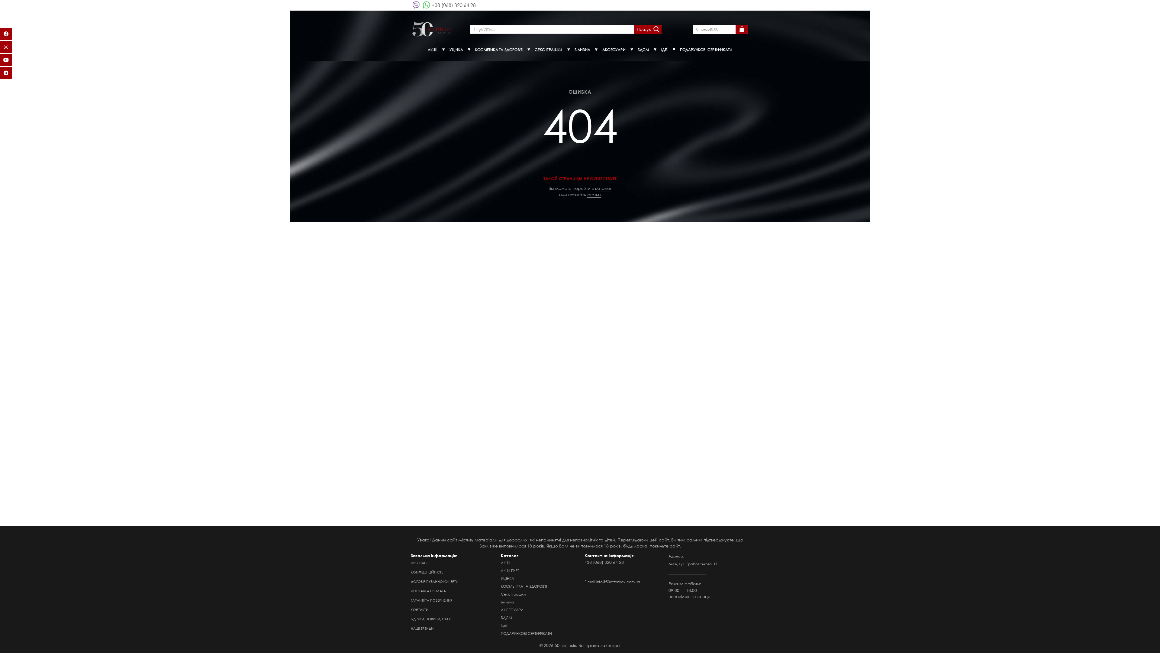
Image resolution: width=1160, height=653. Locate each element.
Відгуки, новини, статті (431, 619)
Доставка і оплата (428, 591)
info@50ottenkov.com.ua (618, 581)
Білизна (507, 602)
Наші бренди (422, 628)
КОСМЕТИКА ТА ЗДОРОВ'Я (524, 586)
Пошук (644, 29)
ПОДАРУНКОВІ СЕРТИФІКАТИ (526, 633)
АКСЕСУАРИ (512, 609)
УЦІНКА (507, 578)
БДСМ (506, 617)
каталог (603, 188)
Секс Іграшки (513, 594)
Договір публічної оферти (434, 581)
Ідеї (504, 625)
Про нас (419, 562)
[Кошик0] (742, 29)
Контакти (419, 609)
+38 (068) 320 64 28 (454, 5)
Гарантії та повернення (431, 600)
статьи (594, 194)
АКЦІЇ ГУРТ (510, 570)
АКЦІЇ (505, 562)
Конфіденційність (427, 572)
